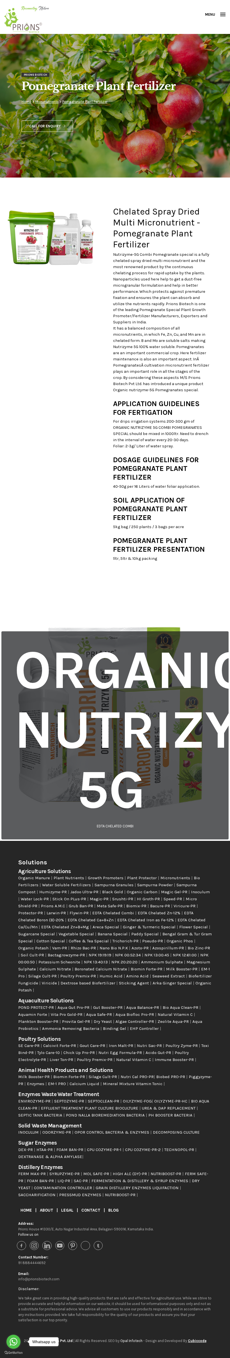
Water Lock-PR (35, 898)
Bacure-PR (160, 905)
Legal (68, 1210)
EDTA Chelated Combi (113, 912)
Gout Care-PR (93, 1045)
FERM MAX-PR (32, 1173)
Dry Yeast (103, 1021)
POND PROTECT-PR (36, 1007)
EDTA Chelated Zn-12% (159, 912)
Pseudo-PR (153, 940)
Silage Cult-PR (43, 976)
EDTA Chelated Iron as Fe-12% (146, 919)
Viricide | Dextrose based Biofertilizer (79, 983)
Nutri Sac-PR (150, 1045)
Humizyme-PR (53, 891)
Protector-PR (31, 912)
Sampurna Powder (155, 884)
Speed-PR (173, 898)
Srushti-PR (123, 898)
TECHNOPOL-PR (179, 1149)
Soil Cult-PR (33, 954)
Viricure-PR (185, 905)
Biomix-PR (137, 905)
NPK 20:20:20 (125, 962)
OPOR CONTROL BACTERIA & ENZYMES (112, 1132)
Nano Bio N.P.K (114, 947)
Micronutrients (47, 102)
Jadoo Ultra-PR (85, 891)
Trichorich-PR (126, 940)
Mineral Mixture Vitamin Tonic (133, 1083)
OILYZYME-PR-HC (171, 1101)
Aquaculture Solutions (46, 1000)
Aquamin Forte (33, 1014)
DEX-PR (26, 1149)
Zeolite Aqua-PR (174, 1021)
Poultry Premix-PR (78, 976)
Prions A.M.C (53, 905)
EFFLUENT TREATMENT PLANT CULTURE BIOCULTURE (90, 1108)
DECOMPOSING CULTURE (176, 1132)
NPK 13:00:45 (157, 954)
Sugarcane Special (37, 933)
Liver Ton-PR (62, 1059)
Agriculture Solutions (44, 871)
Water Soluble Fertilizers (67, 884)
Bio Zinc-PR (199, 947)
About (47, 1210)
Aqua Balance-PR (143, 1007)
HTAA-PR (45, 1149)
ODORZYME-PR (57, 1132)
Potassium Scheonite (59, 962)
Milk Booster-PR (182, 969)
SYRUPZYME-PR (65, 1173)
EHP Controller (145, 1028)
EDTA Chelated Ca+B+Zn (91, 919)
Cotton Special (51, 940)
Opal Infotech (131, 1341)
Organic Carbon (142, 891)
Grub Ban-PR (81, 905)
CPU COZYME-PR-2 (143, 1149)
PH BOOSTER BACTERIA (171, 1115)
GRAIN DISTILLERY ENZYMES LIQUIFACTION (138, 1187)
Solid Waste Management (50, 1125)
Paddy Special (145, 933)
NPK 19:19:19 (100, 954)
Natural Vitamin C (176, 1014)
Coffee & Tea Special (89, 940)
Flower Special (194, 926)
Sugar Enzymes (37, 1143)
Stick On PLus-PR (69, 898)
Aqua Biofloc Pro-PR (135, 1014)
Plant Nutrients (69, 877)
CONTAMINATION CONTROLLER (63, 1187)
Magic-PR (100, 898)
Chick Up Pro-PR (79, 1052)
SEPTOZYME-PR (69, 1101)
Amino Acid (138, 976)
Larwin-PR (57, 912)
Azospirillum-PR (168, 947)
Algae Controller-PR (135, 1021)
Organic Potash (34, 947)
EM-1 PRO (57, 1083)
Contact (91, 1210)
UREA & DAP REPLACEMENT (169, 1108)
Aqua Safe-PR (99, 1014)
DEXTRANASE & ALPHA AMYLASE (50, 1156)
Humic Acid (112, 976)
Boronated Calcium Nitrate (101, 969)
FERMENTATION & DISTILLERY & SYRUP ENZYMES (140, 1180)
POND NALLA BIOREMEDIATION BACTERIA (106, 1115)
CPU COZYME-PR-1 (105, 1149)
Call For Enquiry (45, 126)
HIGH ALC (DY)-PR (130, 1173)
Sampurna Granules (115, 884)
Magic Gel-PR (174, 891)
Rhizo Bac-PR (84, 947)
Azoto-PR (141, 947)
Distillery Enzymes (40, 1167)
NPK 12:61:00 (185, 954)
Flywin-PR (80, 912)
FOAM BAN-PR (70, 1149)
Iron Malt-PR (121, 1045)
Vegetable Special (77, 933)
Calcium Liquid (85, 1083)
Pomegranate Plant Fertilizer (84, 102)
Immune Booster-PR (175, 1059)
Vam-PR (60, 947)
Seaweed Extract (169, 976)
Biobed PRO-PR (171, 1076)
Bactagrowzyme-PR (67, 954)
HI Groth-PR (149, 898)
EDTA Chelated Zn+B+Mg (65, 926)
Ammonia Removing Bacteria (71, 1028)
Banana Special (113, 933)
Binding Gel (115, 1028)
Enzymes (36, 1083)
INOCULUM (29, 1132)
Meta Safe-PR (110, 905)
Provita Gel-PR (76, 1021)
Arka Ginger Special (173, 983)
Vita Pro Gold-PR (67, 1014)
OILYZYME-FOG (137, 1101)
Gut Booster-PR (108, 1007)
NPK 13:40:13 (96, 962)
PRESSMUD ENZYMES (80, 1194)
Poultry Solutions (39, 1039)
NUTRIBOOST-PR (166, 1173)
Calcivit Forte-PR (60, 1045)
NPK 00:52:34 (128, 954)
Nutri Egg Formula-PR (120, 1052)
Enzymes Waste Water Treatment (58, 1094)
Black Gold (113, 891)
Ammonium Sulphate (162, 962)
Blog (113, 1210)
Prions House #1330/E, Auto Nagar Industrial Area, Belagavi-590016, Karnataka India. (85, 1229)
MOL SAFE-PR (96, 1173)
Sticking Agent (134, 983)
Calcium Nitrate (56, 969)
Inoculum (200, 891)
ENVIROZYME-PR (35, 1101)
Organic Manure (34, 877)
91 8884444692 (32, 1263)
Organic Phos (180, 940)
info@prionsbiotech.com (38, 1279)
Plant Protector (142, 877)
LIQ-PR (64, 1180)
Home (26, 102)
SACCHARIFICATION (37, 1194)
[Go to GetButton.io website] (13, 1352)
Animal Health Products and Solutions (65, 1070)
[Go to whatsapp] (13, 1342)
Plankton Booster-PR (38, 1021)
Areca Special (106, 926)
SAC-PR (81, 1180)
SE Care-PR (29, 1045)
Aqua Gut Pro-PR (74, 1007)
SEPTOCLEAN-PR (104, 1101)
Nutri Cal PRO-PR (137, 1076)
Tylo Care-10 (49, 1052)
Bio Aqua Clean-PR (181, 1007)
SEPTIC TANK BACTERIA (40, 1115)
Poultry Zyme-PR (182, 1045)
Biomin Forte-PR (147, 969)
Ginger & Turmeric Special (150, 926)
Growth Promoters (106, 877)
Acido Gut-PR (159, 1052)
